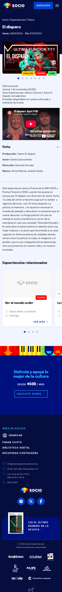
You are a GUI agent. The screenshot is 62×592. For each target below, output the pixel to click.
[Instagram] (21, 501)
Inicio (5, 19)
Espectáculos (17, 19)
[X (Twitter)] (31, 501)
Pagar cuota (12, 442)
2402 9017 (12, 482)
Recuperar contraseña (20, 453)
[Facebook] (41, 501)
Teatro (30, 19)
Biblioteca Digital (16, 447)
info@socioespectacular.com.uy (22, 463)
